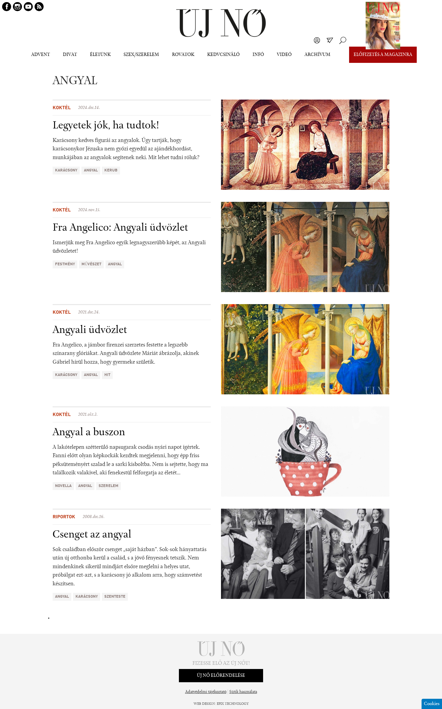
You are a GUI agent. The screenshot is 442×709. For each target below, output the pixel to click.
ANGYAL (91, 170)
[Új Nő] (221, 23)
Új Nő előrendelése (221, 675)
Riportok (64, 517)
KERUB (111, 170)
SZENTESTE (114, 597)
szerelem (108, 486)
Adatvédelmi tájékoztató (205, 692)
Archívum (317, 54)
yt (28, 6)
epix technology (233, 704)
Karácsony (66, 170)
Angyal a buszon (89, 432)
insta (17, 6)
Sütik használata (243, 692)
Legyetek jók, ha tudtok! (106, 125)
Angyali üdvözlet (90, 330)
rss (39, 6)
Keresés (342, 40)
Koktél (62, 108)
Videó (284, 54)
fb (6, 6)
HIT (107, 375)
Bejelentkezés (317, 40)
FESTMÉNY (65, 264)
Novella (63, 486)
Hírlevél (330, 40)
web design (204, 704)
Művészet (91, 264)
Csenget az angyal (92, 534)
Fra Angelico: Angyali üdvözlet (120, 228)
